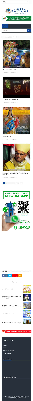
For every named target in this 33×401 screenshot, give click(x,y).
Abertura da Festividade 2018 (10, 70)
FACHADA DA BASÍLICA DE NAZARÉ (11, 305)
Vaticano (5, 345)
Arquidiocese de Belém (8, 350)
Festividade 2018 (7, 136)
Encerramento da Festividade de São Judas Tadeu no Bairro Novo (15, 174)
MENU (26, 2)
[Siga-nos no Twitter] (10, 275)
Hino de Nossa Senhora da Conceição (11, 322)
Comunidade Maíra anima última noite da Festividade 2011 (11, 297)
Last (21, 183)
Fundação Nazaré (7, 353)
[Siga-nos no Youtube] (16, 275)
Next (17, 183)
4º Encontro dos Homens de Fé (10, 99)
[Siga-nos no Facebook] (3, 275)
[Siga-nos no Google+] (13, 275)
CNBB (4, 348)
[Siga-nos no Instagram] (6, 275)
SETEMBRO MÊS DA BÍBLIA (9, 314)
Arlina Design (19, 399)
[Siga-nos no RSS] (20, 275)
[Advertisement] (16, 251)
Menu (5, 25)
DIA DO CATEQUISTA (7, 289)
